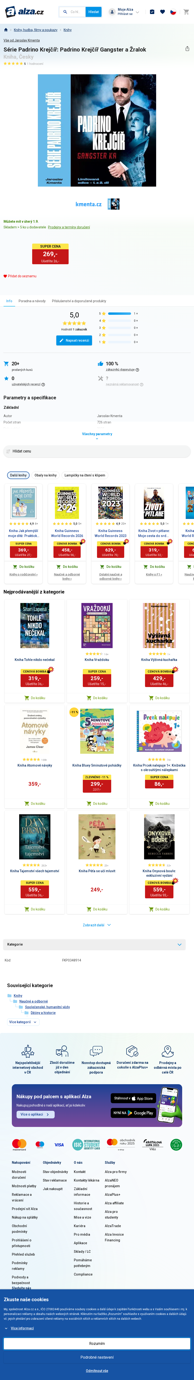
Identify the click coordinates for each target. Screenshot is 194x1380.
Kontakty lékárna (86, 1180)
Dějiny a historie (43, 1013)
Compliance (83, 1274)
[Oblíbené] (162, 12)
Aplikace (80, 1243)
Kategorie (15, 944)
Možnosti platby (24, 1186)
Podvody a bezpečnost (21, 1280)
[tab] (9, 300)
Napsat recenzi (77, 340)
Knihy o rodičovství (23, 574)
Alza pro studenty (111, 1214)
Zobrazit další (93, 925)
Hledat (93, 12)
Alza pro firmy (116, 1172)
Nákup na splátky (25, 1217)
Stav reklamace (55, 1180)
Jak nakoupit (52, 1189)
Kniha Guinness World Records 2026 (67, 533)
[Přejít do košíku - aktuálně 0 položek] (186, 12)
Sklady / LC (82, 1251)
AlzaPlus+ (112, 1194)
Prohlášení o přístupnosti (21, 1243)
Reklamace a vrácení (22, 1197)
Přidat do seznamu (22, 276)
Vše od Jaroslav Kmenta (22, 40)
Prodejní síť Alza (25, 1209)
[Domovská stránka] (6, 30)
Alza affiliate (114, 1203)
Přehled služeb (23, 1254)
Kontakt (79, 1172)
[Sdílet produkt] (187, 48)
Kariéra (79, 1226)
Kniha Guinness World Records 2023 (111, 533)
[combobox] (72, 12)
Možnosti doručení (19, 1174)
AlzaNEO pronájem (112, 1183)
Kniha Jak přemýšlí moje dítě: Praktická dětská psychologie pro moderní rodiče (23, 533)
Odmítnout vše (97, 1371)
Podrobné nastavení (97, 1357)
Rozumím (97, 1343)
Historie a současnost (83, 1206)
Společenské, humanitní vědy (47, 1007)
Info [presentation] (9, 301)
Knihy (68, 30)
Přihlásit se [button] (125, 14)
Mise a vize (82, 1217)
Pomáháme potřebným (83, 1263)
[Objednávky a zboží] (152, 12)
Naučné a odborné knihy (67, 576)
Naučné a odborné (33, 1001)
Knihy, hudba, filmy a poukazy (35, 30)
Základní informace (82, 1191)
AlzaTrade (113, 1226)
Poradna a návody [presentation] (32, 301)
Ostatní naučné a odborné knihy (110, 576)
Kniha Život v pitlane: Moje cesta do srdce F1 (154, 533)
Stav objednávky (55, 1172)
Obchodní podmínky (19, 1229)
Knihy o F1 (154, 574)
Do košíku (38, 698)
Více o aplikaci (32, 1114)
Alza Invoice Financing (114, 1237)
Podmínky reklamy (19, 1266)
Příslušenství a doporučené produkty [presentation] (79, 301)
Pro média (82, 1234)
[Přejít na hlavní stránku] (24, 12)
